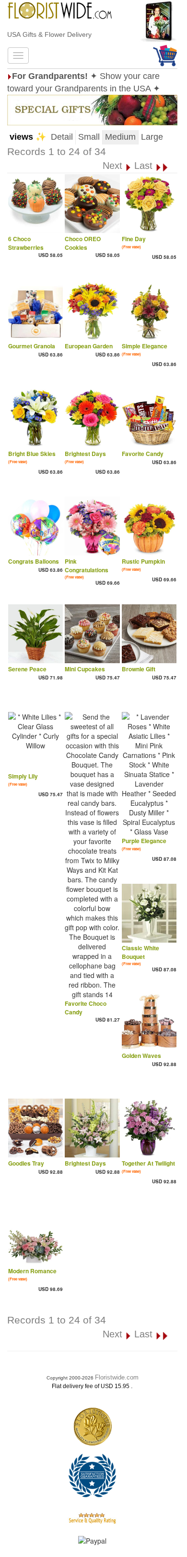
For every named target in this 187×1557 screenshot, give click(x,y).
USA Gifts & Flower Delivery (49, 34)
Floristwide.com (117, 1377)
